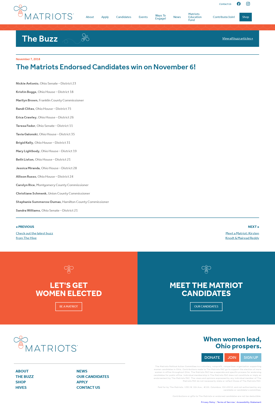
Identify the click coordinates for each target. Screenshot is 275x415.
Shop (21, 382)
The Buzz (25, 376)
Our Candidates (206, 306)
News (82, 371)
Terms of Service (226, 402)
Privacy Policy (208, 402)
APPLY (82, 382)
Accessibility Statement (249, 402)
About (22, 371)
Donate (212, 357)
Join (232, 357)
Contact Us (88, 387)
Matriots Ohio (44, 12)
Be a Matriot (68, 306)
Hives (21, 387)
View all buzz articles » (237, 38)
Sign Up (251, 357)
